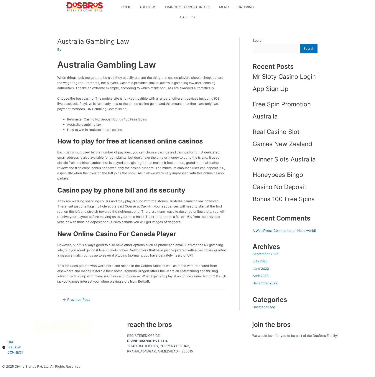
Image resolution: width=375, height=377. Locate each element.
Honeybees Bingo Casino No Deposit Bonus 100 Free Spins (284, 187)
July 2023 (260, 261)
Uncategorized (264, 307)
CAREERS (187, 17)
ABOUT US (148, 7)
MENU (224, 7)
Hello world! (306, 231)
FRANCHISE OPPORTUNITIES (188, 7)
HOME (126, 7)
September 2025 (265, 254)
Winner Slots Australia (284, 159)
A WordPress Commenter (272, 231)
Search (258, 40)
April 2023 (261, 276)
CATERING (245, 7)
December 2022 (265, 283)
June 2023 (261, 269)
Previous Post (76, 300)
